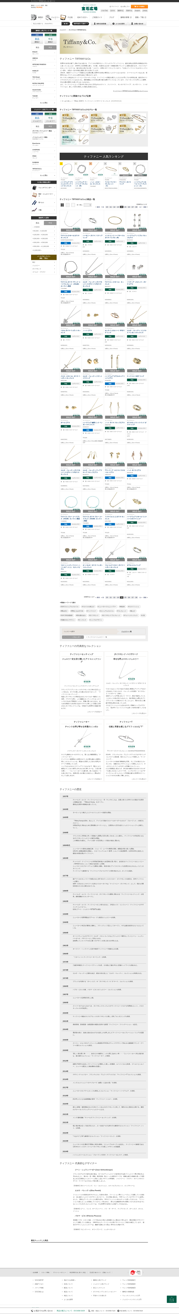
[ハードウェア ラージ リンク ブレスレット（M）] (81, 169)
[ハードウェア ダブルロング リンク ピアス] (115, 361)
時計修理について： (126, 1311)
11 (111, 207)
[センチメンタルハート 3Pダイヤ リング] (115, 316)
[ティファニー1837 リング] (137, 361)
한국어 (112, 10)
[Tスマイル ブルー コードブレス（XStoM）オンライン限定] (71, 502)
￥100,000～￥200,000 (40, 235)
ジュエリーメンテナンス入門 (131, 1299)
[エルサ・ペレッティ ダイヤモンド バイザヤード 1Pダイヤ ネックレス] (93, 267)
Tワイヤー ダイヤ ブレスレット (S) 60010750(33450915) (126, 751)
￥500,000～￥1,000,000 (40, 246)
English (137, 10)
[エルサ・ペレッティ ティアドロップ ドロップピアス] (93, 455)
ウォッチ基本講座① (129, 1280)
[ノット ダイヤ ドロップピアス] (115, 408)
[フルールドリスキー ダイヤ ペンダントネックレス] (115, 550)
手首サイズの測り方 (99, 1295)
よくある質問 (68, 1299)
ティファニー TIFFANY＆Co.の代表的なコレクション (130, 91)
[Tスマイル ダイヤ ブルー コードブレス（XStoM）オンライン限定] (93, 502)
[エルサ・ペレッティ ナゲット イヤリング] (93, 361)
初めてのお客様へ (70, 1280)
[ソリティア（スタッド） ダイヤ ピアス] (137, 267)
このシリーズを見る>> (94, 712)
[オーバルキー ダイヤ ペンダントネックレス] (93, 550)
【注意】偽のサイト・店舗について (100, 1272)
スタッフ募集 (45, 1272)
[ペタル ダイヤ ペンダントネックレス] (71, 316)
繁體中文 (120, 10)
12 (114, 207)
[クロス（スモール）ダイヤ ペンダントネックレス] (71, 361)
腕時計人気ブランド (99, 1280)
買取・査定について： (98, 1311)
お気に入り (126, 6)
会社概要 (35, 1272)
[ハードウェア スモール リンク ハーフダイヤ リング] (137, 502)
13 (118, 207)
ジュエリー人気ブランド (101, 1284)
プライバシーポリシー (59, 1272)
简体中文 (129, 10)
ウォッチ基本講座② (129, 1284)
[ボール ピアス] (71, 408)
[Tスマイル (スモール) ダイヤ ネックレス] (71, 221)
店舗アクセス (39, 1284)
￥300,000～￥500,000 (40, 242)
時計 (33, 262)
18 (136, 207)
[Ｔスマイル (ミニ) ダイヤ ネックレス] (115, 502)
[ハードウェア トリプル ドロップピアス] (137, 221)
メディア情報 (39, 1288)
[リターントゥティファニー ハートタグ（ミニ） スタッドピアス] (71, 550)
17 (132, 207)
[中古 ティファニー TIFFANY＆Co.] (75, 140)
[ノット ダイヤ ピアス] (137, 455)
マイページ (115, 6)
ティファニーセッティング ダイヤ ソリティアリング (81, 686)
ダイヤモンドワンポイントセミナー (105, 1292)
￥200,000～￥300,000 (40, 238)
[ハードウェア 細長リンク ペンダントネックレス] (93, 408)
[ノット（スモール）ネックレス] (96, 169)
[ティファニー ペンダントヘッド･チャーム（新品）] (104, 129)
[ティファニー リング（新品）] (75, 118)
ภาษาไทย (104, 10)
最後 (144, 207)
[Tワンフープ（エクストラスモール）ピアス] (115, 455)
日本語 (145, 10)
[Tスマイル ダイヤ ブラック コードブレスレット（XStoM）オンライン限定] (71, 267)
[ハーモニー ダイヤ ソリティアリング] (93, 221)
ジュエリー (36, 265)
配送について (68, 1288)
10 (107, 207)
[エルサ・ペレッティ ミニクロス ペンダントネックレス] (137, 316)
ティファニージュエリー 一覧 (97, 637)
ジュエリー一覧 (126, 631)
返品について (68, 1292)
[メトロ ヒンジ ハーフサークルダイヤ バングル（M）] (115, 221)
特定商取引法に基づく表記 (78, 1272)
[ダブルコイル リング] (137, 550)
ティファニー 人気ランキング (104, 156)
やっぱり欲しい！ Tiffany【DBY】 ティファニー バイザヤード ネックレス (92, 101)
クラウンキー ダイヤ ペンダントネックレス (81, 751)
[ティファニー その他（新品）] (132, 129)
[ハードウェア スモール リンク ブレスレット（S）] (140, 169)
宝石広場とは (39, 1292)
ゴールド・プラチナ (39, 272)
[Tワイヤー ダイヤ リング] (125, 169)
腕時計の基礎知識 (128, 1292)
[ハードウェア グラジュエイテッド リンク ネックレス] (67, 169)
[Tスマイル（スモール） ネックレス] (115, 267)
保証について (68, 1295)
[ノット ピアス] (93, 316)
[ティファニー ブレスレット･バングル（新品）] (132, 118)
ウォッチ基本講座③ (129, 1288)
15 (125, 207)
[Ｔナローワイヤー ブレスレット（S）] (111, 169)
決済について (68, 1284)
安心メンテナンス (99, 1288)
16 (129, 207)
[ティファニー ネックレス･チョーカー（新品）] (75, 129)
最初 (98, 207)
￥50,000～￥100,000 (39, 231)
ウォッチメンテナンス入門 (131, 1295)
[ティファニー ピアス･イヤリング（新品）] (104, 118)
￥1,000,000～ (37, 250)
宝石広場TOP (39, 1280)
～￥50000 (36, 227)
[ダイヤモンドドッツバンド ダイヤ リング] (137, 408)
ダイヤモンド (36, 269)
